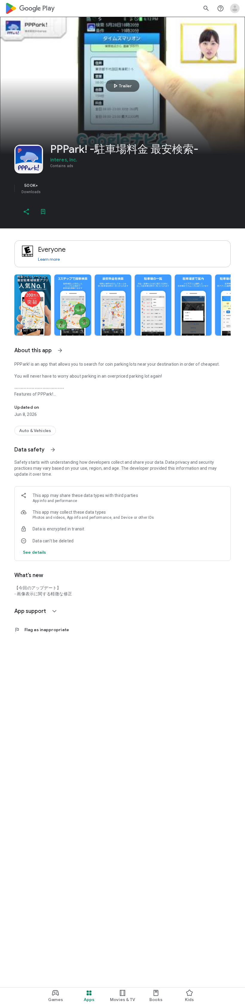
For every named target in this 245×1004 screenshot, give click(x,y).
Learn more (49, 259)
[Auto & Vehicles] (35, 430)
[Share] (26, 212)
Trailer (122, 85)
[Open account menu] (235, 8)
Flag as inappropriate (41, 629)
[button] (32, 304)
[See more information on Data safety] (53, 450)
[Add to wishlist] (43, 212)
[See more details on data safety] (35, 552)
